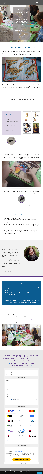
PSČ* (7, 396)
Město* (7, 394)
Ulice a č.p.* (8, 391)
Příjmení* (8, 389)
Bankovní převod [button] (21, 441)
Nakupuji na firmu (16, 385)
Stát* (7, 399)
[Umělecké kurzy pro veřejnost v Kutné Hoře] (4, 2)
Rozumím (40, 472)
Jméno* (7, 387)
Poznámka (8, 401)
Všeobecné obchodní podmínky (35, 470)
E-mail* (7, 380)
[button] (11, 411)
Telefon (7, 382)
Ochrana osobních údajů (26, 455)
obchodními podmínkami (17, 451)
